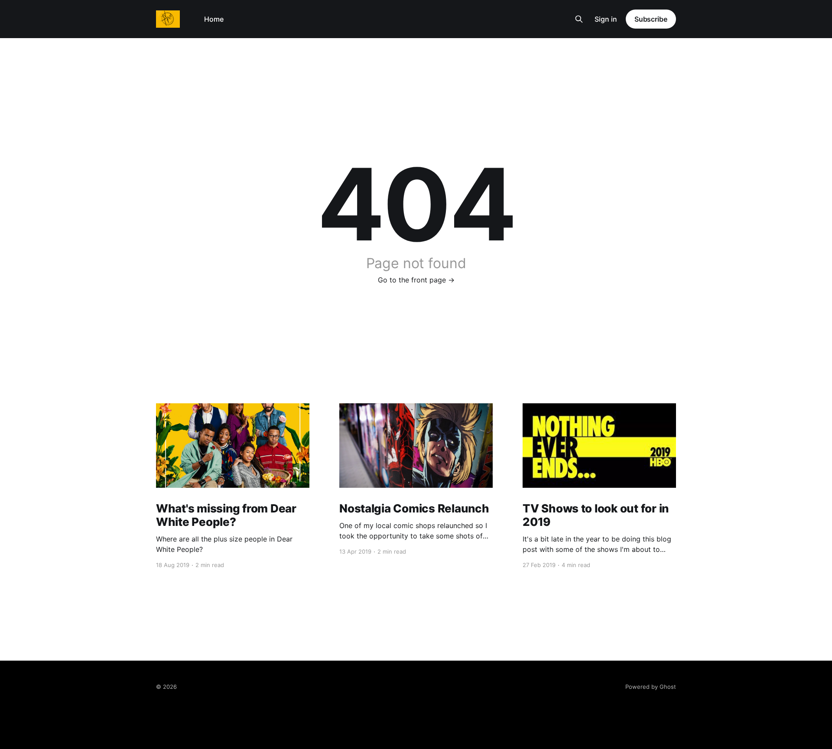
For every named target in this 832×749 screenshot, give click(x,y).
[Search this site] (579, 19)
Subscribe (650, 19)
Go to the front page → (416, 280)
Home (214, 19)
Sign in (606, 19)
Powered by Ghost (650, 686)
